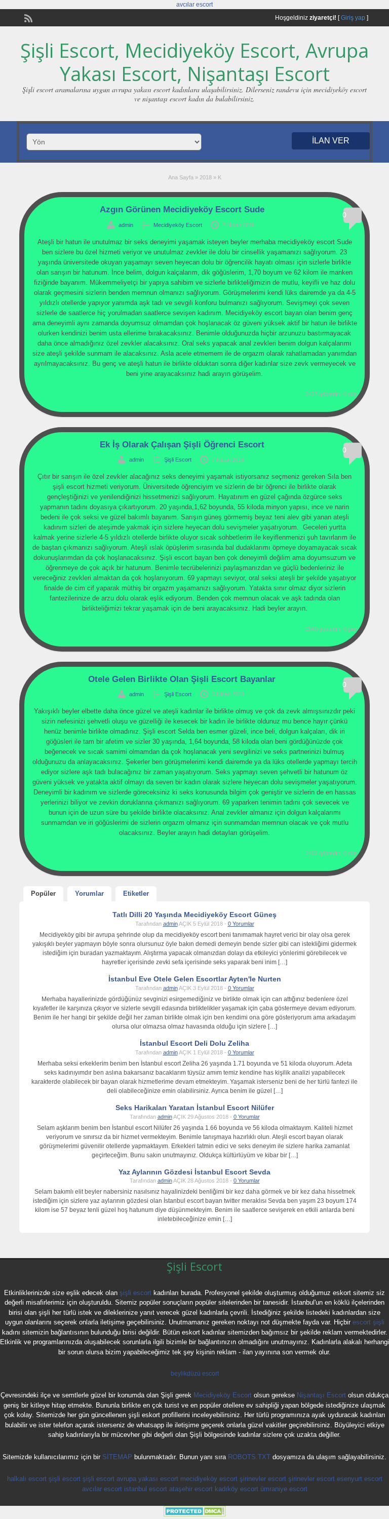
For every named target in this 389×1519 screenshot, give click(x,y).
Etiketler (136, 893)
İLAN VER (330, 140)
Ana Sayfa (180, 177)
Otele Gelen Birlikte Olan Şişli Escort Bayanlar (182, 679)
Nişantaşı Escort (321, 1395)
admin (126, 225)
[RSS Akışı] (27, 17)
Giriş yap (353, 17)
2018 (206, 177)
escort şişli (368, 1322)
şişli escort (135, 1293)
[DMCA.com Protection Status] (195, 1514)
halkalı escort (27, 1479)
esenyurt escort (359, 1479)
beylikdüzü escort (195, 1373)
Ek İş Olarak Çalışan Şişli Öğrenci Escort (182, 444)
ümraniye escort (283, 1489)
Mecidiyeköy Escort (177, 225)
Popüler (43, 893)
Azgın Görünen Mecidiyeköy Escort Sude (182, 209)
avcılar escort (194, 4)
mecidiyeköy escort (209, 1479)
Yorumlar (89, 893)
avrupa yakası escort (147, 1479)
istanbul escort (145, 1489)
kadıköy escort (236, 1489)
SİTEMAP (117, 1457)
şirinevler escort (263, 1479)
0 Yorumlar (241, 924)
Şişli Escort (177, 460)
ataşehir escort (191, 1489)
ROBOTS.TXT (249, 1457)
